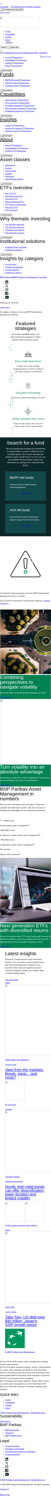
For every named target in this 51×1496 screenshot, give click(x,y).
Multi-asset (9, 176)
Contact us (10, 151)
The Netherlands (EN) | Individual (33, 53)
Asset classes (11, 100)
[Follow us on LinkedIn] (6, 1460)
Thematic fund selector (14, 230)
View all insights (11, 980)
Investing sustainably (14, 105)
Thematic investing (33, 7)
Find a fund (25, 493)
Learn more (5, 307)
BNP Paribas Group (22, 277)
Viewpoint (34, 277)
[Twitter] (6, 287)
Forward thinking (12, 270)
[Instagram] (6, 290)
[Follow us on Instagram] (6, 1468)
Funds (7, 1400)
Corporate (4, 7)
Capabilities (10, 1402)
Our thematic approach (14, 224)
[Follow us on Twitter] (6, 1464)
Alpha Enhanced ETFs (14, 202)
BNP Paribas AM (7, 277)
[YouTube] (7, 298)
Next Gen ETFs (11, 207)
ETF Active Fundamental (15, 205)
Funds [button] (7, 31)
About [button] (7, 40)
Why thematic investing (15, 108)
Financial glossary (12, 1454)
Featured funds (11, 86)
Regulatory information (14, 1449)
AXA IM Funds (11, 83)
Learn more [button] (5, 946)
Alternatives (20, 7)
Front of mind (10, 264)
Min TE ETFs (10, 193)
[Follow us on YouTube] (7, 1475)
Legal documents (12, 1446)
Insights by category (13, 128)
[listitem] (25, 1043)
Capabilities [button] (10, 34)
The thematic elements (14, 227)
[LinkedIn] (6, 283)
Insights (8, 125)
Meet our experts (12, 131)
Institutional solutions (14, 111)
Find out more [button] (6, 697)
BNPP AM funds (12, 80)
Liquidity (8, 174)
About (8, 145)
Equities (8, 168)
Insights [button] (8, 37)
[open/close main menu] (1, 50)
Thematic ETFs (11, 199)
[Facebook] (6, 294)
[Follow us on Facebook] (6, 1471)
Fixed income (10, 171)
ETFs (13, 7)
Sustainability (11, 148)
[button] (25, 74)
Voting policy (5, 1421)
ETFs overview (11, 103)
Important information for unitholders (20, 1451)
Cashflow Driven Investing (16, 247)
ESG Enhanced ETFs (14, 196)
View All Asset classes (14, 179)
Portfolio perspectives (14, 267)
